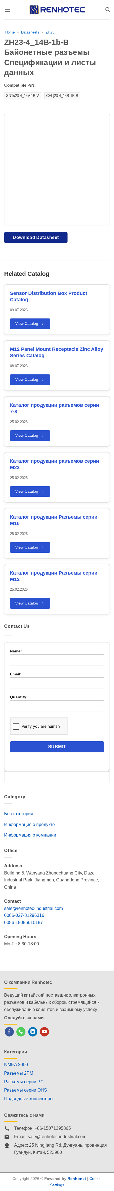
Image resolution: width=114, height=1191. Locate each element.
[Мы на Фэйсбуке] (9, 1031)
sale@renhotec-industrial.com (33, 908)
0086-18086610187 (23, 922)
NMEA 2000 (16, 1064)
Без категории (18, 813)
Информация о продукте (29, 824)
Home (10, 32)
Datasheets (30, 32)
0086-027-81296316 (24, 915)
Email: (16, 674)
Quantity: (19, 697)
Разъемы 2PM (18, 1073)
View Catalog (26, 323)
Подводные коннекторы (28, 1098)
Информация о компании (30, 835)
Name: (16, 651)
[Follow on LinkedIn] (32, 1031)
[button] (7, 9)
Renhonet (77, 1178)
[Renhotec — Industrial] (57, 9)
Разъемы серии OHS (25, 1090)
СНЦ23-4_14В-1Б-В (62, 96)
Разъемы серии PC (24, 1081)
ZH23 (50, 32)
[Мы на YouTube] (44, 1031)
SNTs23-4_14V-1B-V (22, 96)
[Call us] (20, 1031)
